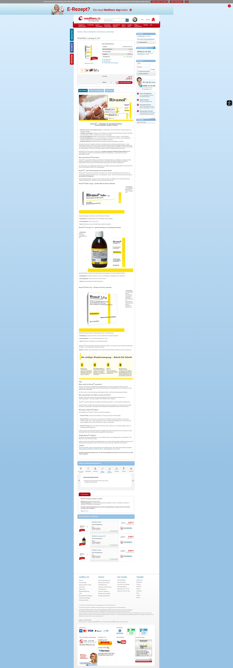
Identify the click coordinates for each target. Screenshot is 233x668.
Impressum (82, 587)
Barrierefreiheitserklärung (85, 595)
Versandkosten (102, 589)
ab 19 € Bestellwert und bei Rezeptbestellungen (146, 95)
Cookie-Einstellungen (84, 598)
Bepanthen (139, 582)
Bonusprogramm (121, 582)
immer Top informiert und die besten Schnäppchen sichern (147, 106)
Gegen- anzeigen (102, 472)
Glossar (81, 580)
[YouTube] (122, 642)
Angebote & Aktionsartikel (82, 25)
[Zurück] (79, 480)
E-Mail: (139, 63)
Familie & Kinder (130, 25)
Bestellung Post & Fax (123, 588)
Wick (137, 593)
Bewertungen (109, 90)
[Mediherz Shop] (90, 19)
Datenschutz (82, 589)
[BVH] (120, 631)
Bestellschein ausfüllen (104, 593)
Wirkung (124, 471)
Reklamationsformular (104, 582)
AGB (80, 593)
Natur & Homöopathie (99, 25)
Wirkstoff (131, 471)
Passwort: (139, 67)
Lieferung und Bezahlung (104, 587)
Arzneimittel (90, 25)
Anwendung (88, 471)
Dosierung (95, 471)
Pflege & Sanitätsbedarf (138, 25)
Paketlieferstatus (102, 584)
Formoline (139, 591)
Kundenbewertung (122, 586)
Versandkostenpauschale (98, 616)
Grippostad (139, 580)
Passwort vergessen (103, 591)
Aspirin (138, 588)
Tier (151, 25)
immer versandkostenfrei (146, 100)
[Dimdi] (131, 631)
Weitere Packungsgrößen (96, 90)
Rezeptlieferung (121, 580)
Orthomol (138, 586)
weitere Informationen (176, 1)
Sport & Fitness (124, 25)
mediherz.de (84, 577)
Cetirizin (138, 584)
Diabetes (146, 25)
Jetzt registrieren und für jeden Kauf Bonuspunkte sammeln (147, 112)
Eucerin (138, 595)
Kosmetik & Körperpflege (107, 25)
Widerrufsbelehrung (84, 591)
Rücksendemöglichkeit (104, 580)
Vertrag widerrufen (83, 600)
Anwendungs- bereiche (81, 472)
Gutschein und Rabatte (123, 584)
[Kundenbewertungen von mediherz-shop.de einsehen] (143, 648)
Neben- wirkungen (109, 472)
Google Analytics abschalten (159, 1)
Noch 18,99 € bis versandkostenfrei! (145, 39)
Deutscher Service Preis (123, 591)
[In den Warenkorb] (123, 83)
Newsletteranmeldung (103, 595)
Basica (138, 597)
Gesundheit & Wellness (116, 25)
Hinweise (117, 471)
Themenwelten (83, 582)
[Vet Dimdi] (144, 631)
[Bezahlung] (97, 631)
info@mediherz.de (147, 89)
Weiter (133, 480)
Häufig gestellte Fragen (85, 584)
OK (187, 1)
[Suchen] (127, 20)
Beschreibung (83, 90)
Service (101, 577)
